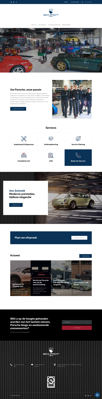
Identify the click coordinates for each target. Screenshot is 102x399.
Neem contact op (19, 108)
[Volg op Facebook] (16, 2)
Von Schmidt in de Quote (81, 283)
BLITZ (66, 2)
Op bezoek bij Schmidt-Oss (18, 285)
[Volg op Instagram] (11, 2)
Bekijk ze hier (16, 205)
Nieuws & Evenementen (54, 24)
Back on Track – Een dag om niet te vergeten (61, 282)
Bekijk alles (86, 256)
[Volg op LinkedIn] (14, 2)
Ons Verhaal (42, 24)
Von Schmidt (75, 2)
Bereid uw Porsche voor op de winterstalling (41, 282)
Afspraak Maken (66, 24)
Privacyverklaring (14, 395)
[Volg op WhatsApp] (97, 395)
